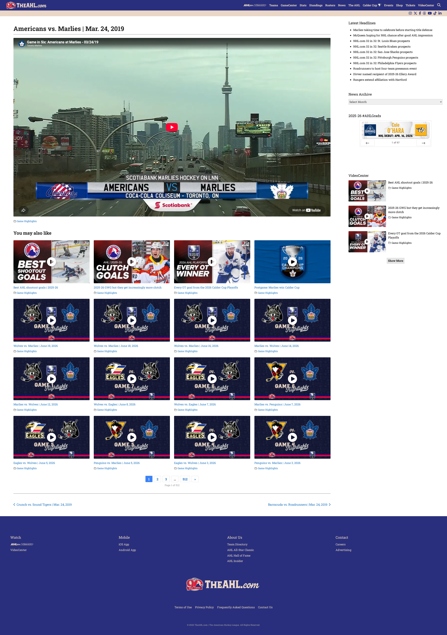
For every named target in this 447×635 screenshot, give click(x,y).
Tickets (410, 5)
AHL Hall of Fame (238, 555)
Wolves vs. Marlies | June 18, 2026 (116, 346)
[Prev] (368, 143)
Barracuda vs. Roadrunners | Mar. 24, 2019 (297, 505)
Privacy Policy (204, 607)
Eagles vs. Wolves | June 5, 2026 (34, 463)
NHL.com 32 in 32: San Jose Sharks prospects (383, 52)
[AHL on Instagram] (410, 13)
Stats (303, 5)
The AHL (354, 5)
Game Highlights (27, 221)
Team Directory (237, 544)
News (342, 5)
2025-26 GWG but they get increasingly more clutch (128, 287)
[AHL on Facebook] (420, 13)
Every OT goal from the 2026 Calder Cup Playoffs (206, 287)
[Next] (423, 143)
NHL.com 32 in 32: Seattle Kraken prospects (382, 46)
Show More (395, 260)
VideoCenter (426, 5)
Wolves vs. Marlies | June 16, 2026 (196, 346)
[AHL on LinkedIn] (440, 13)
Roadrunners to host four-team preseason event (385, 68)
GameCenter (289, 5)
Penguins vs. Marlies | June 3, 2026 (277, 463)
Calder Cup (370, 5)
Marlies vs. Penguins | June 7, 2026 (277, 404)
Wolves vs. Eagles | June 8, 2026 (114, 404)
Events (388, 5)
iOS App (124, 544)
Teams (273, 5)
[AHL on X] (415, 13)
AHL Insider (235, 561)
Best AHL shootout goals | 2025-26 (35, 287)
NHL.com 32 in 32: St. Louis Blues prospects (381, 41)
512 (185, 479)
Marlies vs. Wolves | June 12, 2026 (35, 404)
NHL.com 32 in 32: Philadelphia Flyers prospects (384, 63)
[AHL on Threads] (424, 13)
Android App (127, 550)
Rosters (330, 5)
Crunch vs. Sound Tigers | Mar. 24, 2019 (44, 505)
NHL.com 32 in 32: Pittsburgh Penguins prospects (385, 57)
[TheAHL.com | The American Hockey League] (27, 5)
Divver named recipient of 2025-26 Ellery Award (384, 74)
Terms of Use (183, 607)
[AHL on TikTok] (435, 13)
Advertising (343, 550)
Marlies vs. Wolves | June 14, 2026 (276, 346)
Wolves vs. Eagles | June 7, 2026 (195, 404)
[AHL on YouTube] (430, 13)
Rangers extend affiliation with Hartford (380, 79)
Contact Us (265, 607)
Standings (316, 5)
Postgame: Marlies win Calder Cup (276, 287)
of (396, 142)
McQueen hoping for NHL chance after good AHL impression (393, 35)
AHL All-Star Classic (240, 550)
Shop (399, 5)
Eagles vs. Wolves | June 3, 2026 (195, 463)
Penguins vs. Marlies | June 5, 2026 (117, 463)
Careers (341, 544)
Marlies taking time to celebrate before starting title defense (392, 30)
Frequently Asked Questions (236, 607)
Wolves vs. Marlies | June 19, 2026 (35, 346)
